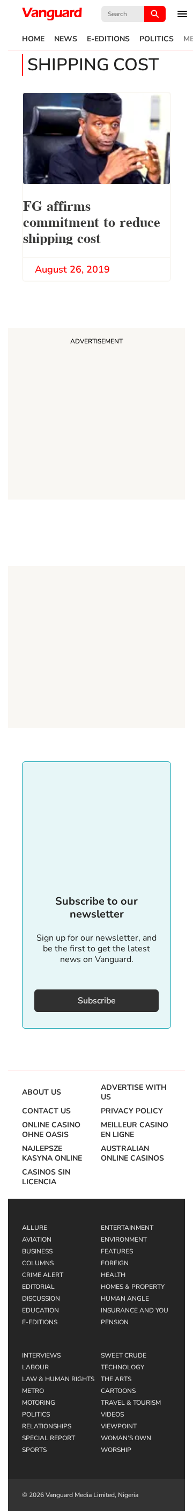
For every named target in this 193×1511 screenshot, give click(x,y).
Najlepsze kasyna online (52, 1153)
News (65, 39)
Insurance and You (134, 1310)
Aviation (36, 1239)
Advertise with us (134, 1092)
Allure (34, 1227)
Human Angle (125, 1298)
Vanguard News (52, 14)
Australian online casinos (132, 1153)
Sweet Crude (123, 1355)
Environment (124, 1239)
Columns (38, 1263)
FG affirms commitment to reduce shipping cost (91, 220)
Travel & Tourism (131, 1402)
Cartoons (118, 1391)
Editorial (38, 1286)
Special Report (48, 1438)
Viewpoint (119, 1426)
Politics (156, 39)
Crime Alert (42, 1275)
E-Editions (108, 39)
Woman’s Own (126, 1438)
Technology (122, 1367)
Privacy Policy (132, 1111)
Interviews (41, 1355)
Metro (33, 1391)
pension (115, 1322)
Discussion (41, 1298)
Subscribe (97, 1001)
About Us (41, 1092)
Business (37, 1251)
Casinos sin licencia (46, 1177)
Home (33, 39)
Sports (34, 1450)
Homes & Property (133, 1286)
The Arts (116, 1379)
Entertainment (127, 1227)
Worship (116, 1450)
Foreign (115, 1263)
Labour (35, 1367)
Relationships (46, 1426)
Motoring (38, 1402)
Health (113, 1275)
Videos (112, 1414)
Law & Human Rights (58, 1379)
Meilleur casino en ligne (134, 1130)
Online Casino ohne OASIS (51, 1130)
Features (117, 1251)
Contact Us (46, 1111)
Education (40, 1310)
